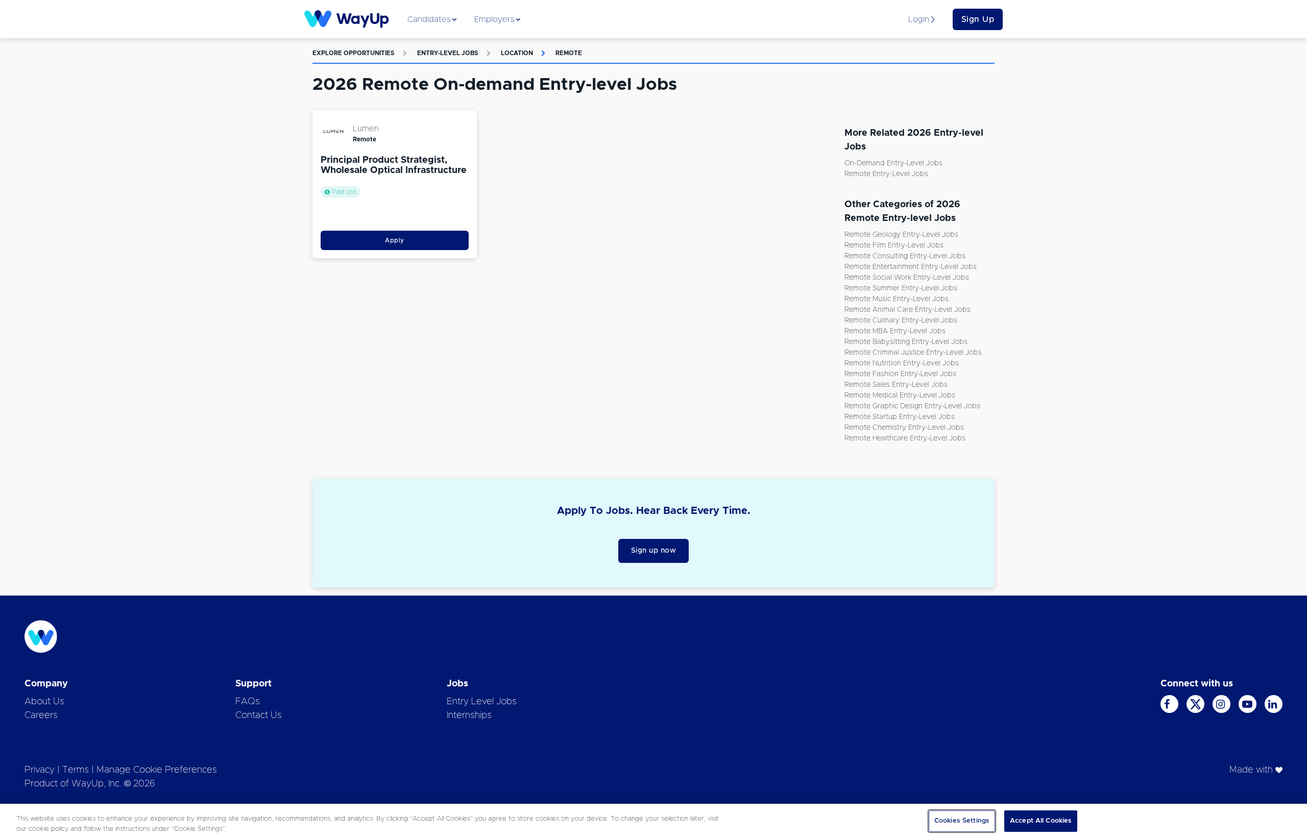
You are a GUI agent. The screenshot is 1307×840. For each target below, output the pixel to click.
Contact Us (258, 715)
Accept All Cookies (1041, 821)
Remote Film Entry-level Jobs (893, 245)
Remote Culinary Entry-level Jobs (900, 320)
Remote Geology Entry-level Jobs (901, 234)
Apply (394, 240)
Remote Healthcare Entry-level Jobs (904, 438)
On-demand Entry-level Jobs (893, 163)
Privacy (40, 770)
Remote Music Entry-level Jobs (896, 299)
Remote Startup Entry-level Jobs (899, 417)
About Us (44, 701)
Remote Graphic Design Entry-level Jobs (912, 406)
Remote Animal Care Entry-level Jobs (907, 309)
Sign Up (978, 19)
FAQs (247, 701)
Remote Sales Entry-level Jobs (896, 384)
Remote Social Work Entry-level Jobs (906, 277)
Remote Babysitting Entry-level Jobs (905, 341)
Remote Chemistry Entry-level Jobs (904, 427)
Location (517, 53)
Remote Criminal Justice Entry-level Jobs (913, 352)
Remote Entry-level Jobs (886, 174)
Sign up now (653, 550)
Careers (41, 715)
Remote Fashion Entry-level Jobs (900, 374)
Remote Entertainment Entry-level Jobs (910, 266)
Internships (469, 715)
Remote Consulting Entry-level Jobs (904, 256)
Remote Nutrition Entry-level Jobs (901, 363)
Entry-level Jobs (447, 53)
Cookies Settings (961, 821)
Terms (75, 770)
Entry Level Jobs (482, 701)
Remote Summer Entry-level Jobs (900, 288)
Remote (568, 53)
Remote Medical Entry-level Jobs (899, 395)
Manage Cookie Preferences (156, 770)
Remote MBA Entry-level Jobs (895, 331)
